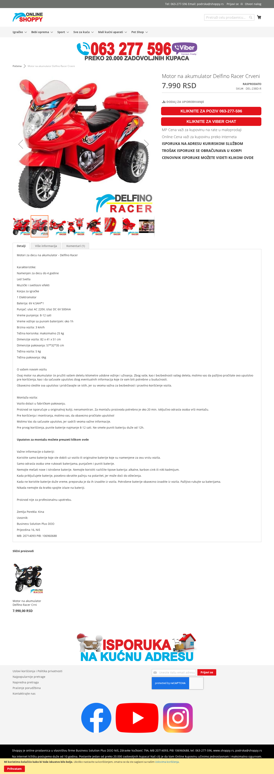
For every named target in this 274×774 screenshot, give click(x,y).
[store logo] (28, 17)
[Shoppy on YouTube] (137, 732)
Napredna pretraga (26, 682)
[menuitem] (18, 32)
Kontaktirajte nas (24, 693)
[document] (137, 766)
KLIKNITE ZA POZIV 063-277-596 (211, 111)
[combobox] (229, 17)
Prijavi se (233, 4)
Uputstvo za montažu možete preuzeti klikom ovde (53, 439)
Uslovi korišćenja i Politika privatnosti (37, 671)
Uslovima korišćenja (167, 762)
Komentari (75, 246)
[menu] (137, 32)
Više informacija (46, 246)
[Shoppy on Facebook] (96, 732)
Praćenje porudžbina (27, 688)
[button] (21, 144)
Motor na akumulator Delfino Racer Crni (27, 603)
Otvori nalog (253, 4)
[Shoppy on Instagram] (178, 732)
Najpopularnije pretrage (29, 677)
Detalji (21, 246)
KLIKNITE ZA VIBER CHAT (211, 121)
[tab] (21, 246)
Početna (17, 66)
